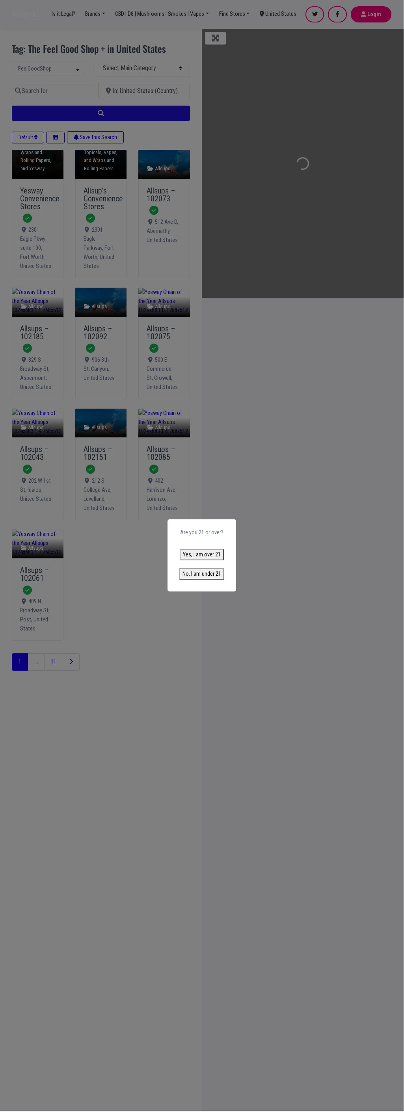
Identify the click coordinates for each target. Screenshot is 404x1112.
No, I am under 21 (201, 574)
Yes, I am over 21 (202, 554)
